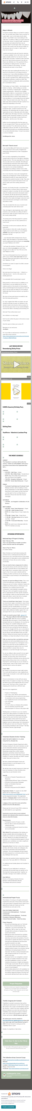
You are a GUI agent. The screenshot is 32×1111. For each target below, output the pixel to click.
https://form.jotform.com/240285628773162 (14, 794)
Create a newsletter (8, 1107)
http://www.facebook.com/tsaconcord (18, 1068)
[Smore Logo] (7, 2)
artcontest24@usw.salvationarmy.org (13, 1020)
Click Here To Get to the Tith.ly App (16, 1042)
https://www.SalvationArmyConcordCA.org (13, 1063)
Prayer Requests (16, 984)
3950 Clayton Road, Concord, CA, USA (18, 1065)
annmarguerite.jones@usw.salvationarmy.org (17, 1060)
